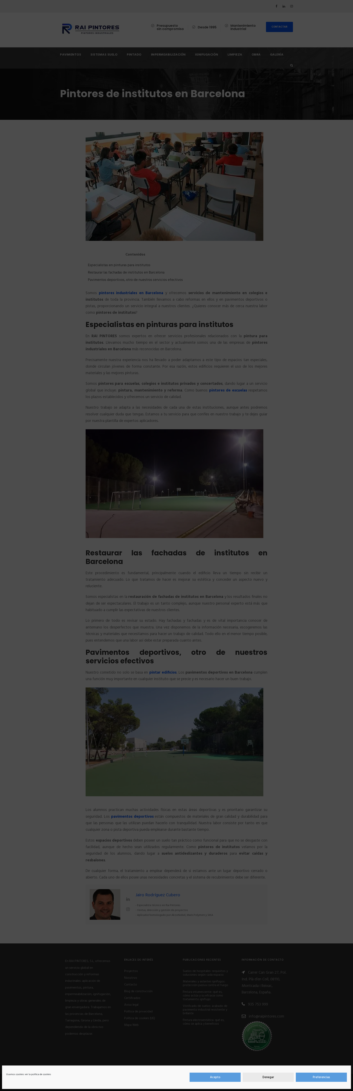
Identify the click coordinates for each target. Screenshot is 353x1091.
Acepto (215, 1077)
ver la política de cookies (38, 1074)
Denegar (268, 1077)
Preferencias (321, 1077)
